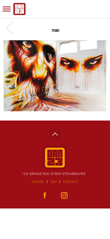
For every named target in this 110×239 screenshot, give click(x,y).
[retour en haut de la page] (55, 133)
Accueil (37, 182)
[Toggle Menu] (7, 8)
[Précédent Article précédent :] (11, 27)
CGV (54, 182)
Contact (70, 182)
